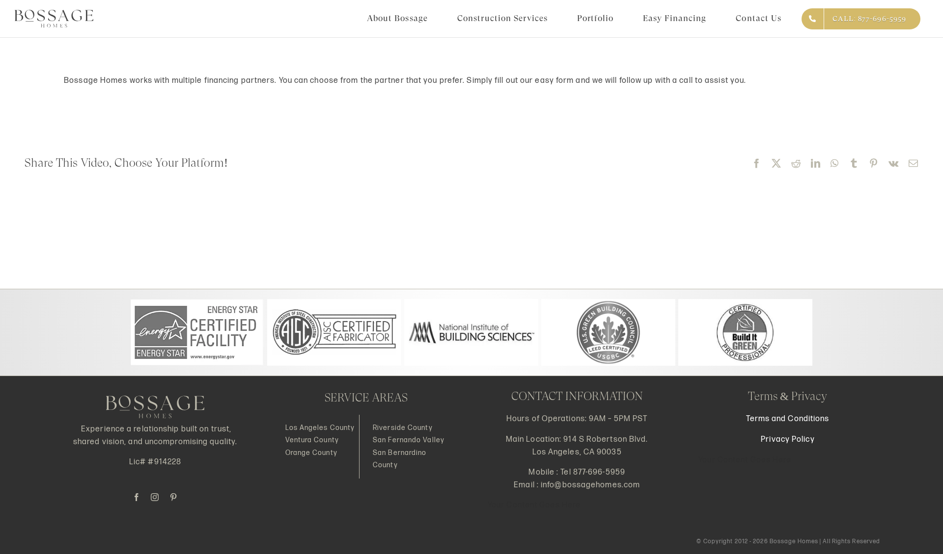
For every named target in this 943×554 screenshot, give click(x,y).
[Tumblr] (854, 163)
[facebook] (137, 497)
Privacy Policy (787, 439)
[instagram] (155, 497)
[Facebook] (757, 163)
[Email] (913, 163)
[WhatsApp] (835, 163)
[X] (776, 163)
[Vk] (893, 163)
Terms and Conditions (787, 419)
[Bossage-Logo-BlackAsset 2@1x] (54, 13)
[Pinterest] (874, 163)
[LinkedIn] (816, 163)
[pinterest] (173, 497)
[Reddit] (796, 163)
